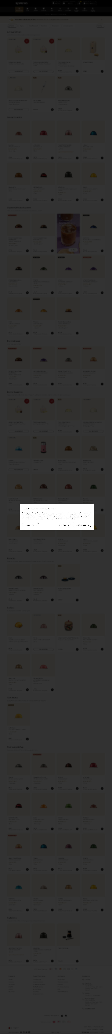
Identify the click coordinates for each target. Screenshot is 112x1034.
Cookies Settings (30, 525)
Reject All (65, 525)
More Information (73, 519)
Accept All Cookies (82, 525)
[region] (57, 517)
